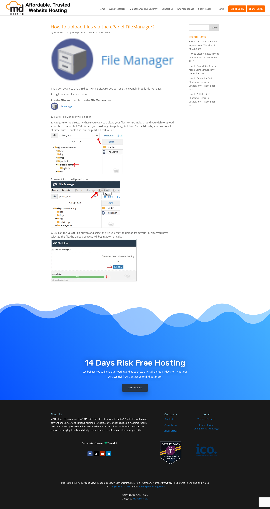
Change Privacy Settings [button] (206, 428)
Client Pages (204, 9)
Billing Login (237, 8)
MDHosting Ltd (61, 32)
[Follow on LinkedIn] (108, 453)
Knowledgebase (185, 9)
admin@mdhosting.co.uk (151, 486)
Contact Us (167, 9)
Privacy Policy (206, 425)
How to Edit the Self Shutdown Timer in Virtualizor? (199, 98)
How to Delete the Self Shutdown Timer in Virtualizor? (200, 82)
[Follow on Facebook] (90, 453)
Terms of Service (206, 419)
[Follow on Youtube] (102, 453)
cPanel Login (256, 8)
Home (102, 9)
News (221, 9)
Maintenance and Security (144, 9)
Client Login (170, 425)
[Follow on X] (96, 453)
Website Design (117, 9)
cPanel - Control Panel (99, 32)
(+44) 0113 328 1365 (120, 486)
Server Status (171, 430)
